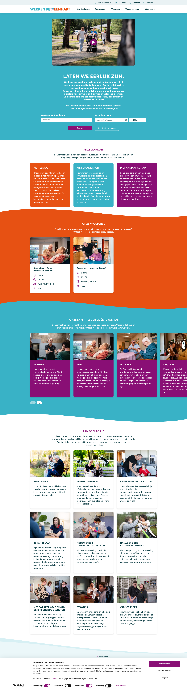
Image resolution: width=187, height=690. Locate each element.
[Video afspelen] (93, 42)
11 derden (55, 679)
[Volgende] (39, 402)
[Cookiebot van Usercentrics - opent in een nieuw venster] (18, 685)
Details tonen (120, 686)
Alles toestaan (164, 664)
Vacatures (103, 656)
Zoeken (80, 128)
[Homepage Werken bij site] (50, 9)
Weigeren (164, 678)
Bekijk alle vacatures (107, 128)
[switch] (68, 685)
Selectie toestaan (164, 671)
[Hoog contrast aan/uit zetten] (183, 343)
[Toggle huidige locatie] (126, 120)
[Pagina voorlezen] (183, 347)
